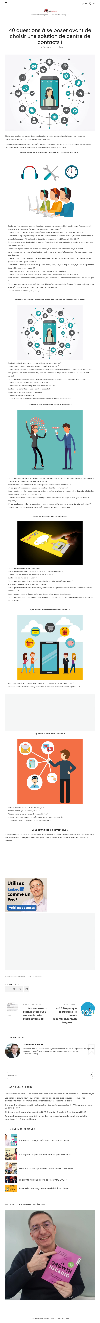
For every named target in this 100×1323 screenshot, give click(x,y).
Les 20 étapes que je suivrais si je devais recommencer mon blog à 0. (72, 1014)
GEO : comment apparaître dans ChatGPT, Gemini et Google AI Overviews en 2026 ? (45, 1111)
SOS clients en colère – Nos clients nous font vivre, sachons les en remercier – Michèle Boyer (49, 1093)
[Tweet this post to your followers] (14, 989)
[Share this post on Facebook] (8, 989)
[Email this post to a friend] (26, 989)
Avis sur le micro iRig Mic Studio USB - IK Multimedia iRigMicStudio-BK (27, 1012)
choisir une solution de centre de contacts (24, 976)
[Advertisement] (26, 860)
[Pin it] (20, 989)
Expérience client (48, 47)
